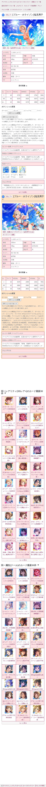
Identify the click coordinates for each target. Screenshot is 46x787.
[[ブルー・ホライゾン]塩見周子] (23, 45)
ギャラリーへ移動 (28, 48)
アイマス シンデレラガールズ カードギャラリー (16, 2)
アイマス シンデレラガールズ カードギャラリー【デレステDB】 (24, 785)
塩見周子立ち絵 (15, 48)
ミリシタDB (26, 9)
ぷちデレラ (19, 6)
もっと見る (23, 560)
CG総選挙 (33, 6)
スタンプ (26, 6)
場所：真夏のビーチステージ (12, 232)
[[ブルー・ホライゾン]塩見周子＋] (23, 229)
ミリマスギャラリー (16, 9)
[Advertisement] (23, 374)
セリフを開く (23, 192)
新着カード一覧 (36, 2)
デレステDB (5, 9)
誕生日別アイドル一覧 (8, 6)
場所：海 (6, 48)
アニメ (40, 6)
